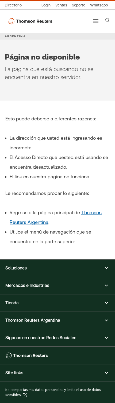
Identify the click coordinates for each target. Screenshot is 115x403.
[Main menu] (96, 21)
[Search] (107, 20)
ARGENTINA (15, 36)
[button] (57, 268)
